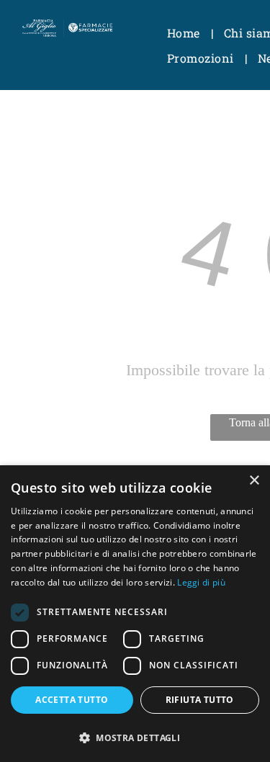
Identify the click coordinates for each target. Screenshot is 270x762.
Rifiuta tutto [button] (200, 700)
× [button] (253, 480)
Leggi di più (201, 582)
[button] (135, 737)
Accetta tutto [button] (71, 700)
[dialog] (135, 613)
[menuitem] (184, 33)
